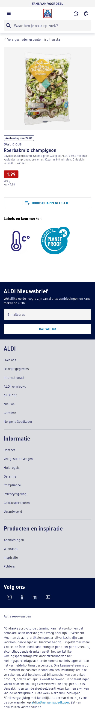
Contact (9, 449)
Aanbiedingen (14, 539)
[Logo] (47, 13)
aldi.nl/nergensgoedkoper (50, 702)
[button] (9, 14)
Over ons (10, 360)
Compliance (12, 485)
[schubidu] (22, 597)
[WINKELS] (76, 13)
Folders (9, 566)
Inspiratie (11, 557)
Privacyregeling (15, 493)
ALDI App (10, 395)
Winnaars (11, 548)
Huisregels (12, 467)
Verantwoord (13, 511)
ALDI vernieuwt (15, 386)
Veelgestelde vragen (18, 458)
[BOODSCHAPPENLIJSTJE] (86, 13)
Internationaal (14, 377)
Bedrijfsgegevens (16, 368)
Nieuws (9, 403)
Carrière (10, 412)
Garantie (10, 476)
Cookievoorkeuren (17, 502)
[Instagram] (9, 597)
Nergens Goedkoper (18, 421)
